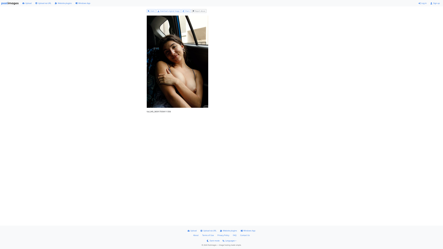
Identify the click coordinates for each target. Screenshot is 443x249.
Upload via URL (44, 3)
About (196, 235)
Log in (424, 3)
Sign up (436, 3)
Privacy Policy (223, 235)
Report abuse (200, 11)
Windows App (84, 3)
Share (187, 11)
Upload (28, 3)
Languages (230, 240)
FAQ (234, 235)
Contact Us (245, 235)
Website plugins (65, 3)
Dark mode (215, 240)
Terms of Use (208, 235)
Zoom (152, 11)
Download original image (170, 11)
